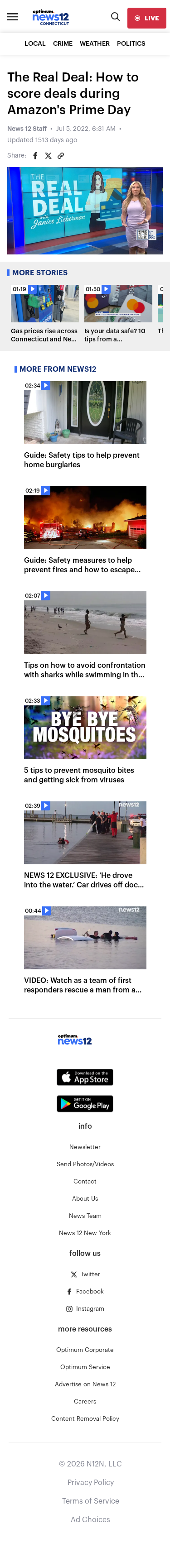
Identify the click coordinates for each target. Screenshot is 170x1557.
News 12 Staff (27, 129)
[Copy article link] (60, 155)
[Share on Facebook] (35, 155)
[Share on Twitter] (48, 155)
